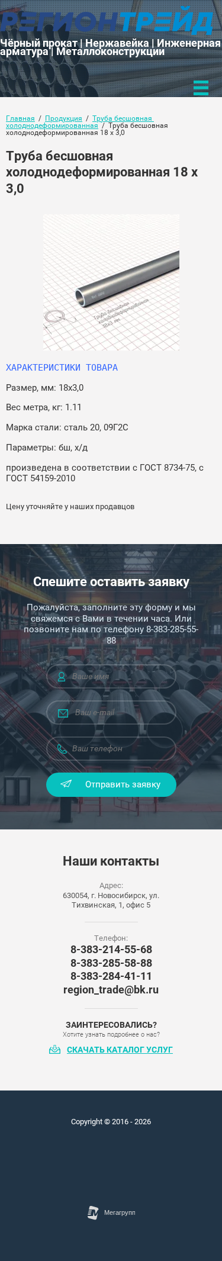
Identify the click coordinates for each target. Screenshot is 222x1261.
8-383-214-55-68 (111, 949)
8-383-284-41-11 (111, 976)
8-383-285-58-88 (111, 963)
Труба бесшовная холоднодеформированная (80, 122)
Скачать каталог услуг (120, 1049)
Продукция (63, 118)
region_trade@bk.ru (111, 989)
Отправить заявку (122, 784)
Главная (20, 118)
